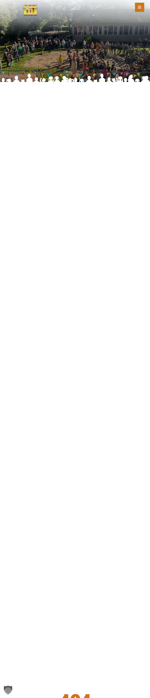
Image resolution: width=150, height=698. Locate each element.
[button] (8, 690)
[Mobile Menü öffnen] (139, 7)
